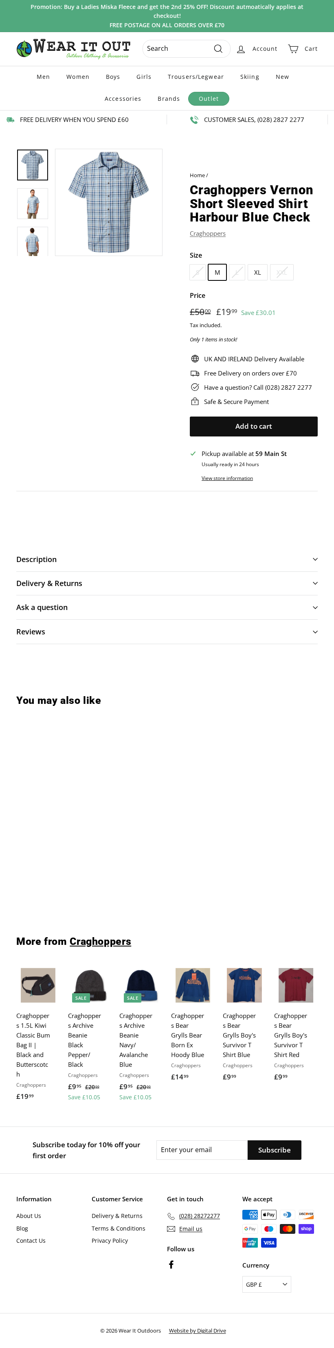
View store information (227, 478)
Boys (113, 76)
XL (257, 272)
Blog (22, 1228)
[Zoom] (108, 202)
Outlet (209, 98)
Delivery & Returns (117, 1216)
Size (196, 255)
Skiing (249, 76)
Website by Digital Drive (197, 1330)
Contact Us (31, 1240)
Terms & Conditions (118, 1228)
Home (197, 175)
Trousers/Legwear (196, 76)
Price (197, 295)
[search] (186, 48)
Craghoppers (208, 233)
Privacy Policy (110, 1240)
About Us (28, 1216)
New (282, 76)
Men (43, 76)
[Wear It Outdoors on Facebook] (171, 1264)
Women (78, 76)
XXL (282, 272)
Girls (144, 76)
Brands (169, 98)
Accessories (123, 98)
